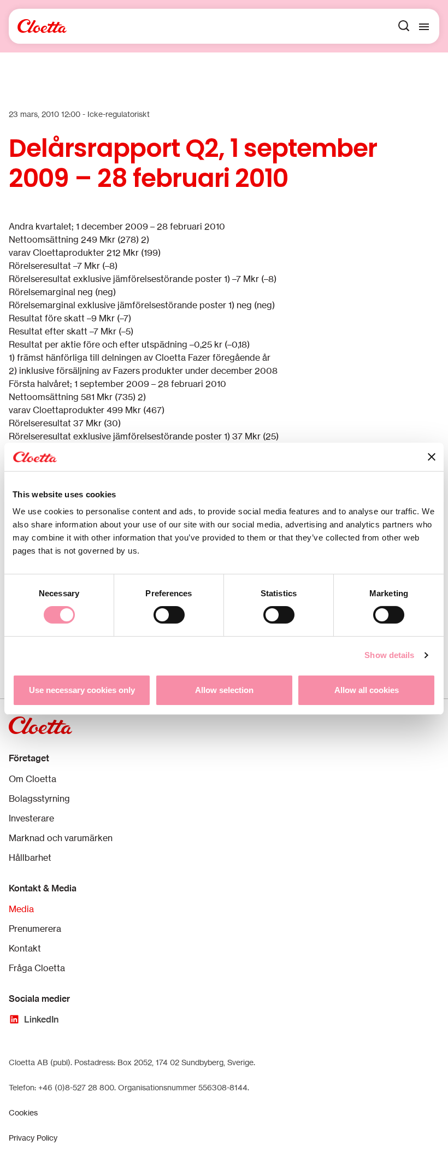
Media (21, 908)
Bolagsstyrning (39, 798)
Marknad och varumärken (61, 837)
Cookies (23, 1112)
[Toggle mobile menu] (424, 26)
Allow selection (224, 690)
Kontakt (25, 948)
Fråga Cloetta (37, 967)
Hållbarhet (30, 857)
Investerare (31, 818)
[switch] (169, 615)
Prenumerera (35, 928)
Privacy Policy (33, 1137)
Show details (389, 655)
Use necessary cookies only (82, 690)
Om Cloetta (32, 778)
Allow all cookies (366, 690)
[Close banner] (431, 457)
